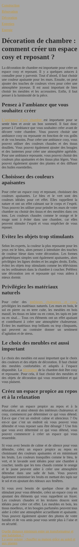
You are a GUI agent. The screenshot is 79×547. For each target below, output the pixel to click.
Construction (11, 5)
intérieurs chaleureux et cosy (53, 302)
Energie (7, 30)
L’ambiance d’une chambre (23, 120)
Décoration (9, 18)
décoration (30, 370)
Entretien (8, 24)
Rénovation (10, 11)
